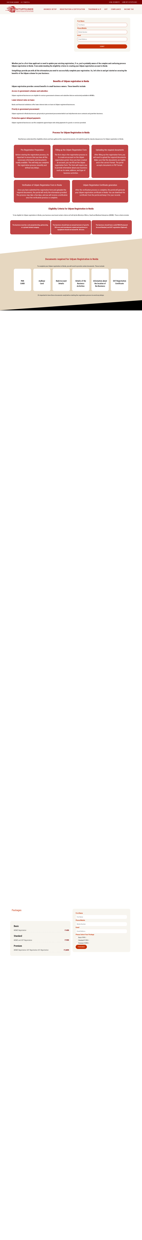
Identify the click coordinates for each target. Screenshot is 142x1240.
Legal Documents (114, 2)
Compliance (116, 9)
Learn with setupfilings (129, 2)
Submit (102, 46)
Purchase (81, 947)
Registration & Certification (72, 9)
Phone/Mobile (82, 28)
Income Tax (129, 9)
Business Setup (50, 9)
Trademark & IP (94, 9)
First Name (80, 21)
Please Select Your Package (85, 934)
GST (106, 9)
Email (79, 35)
